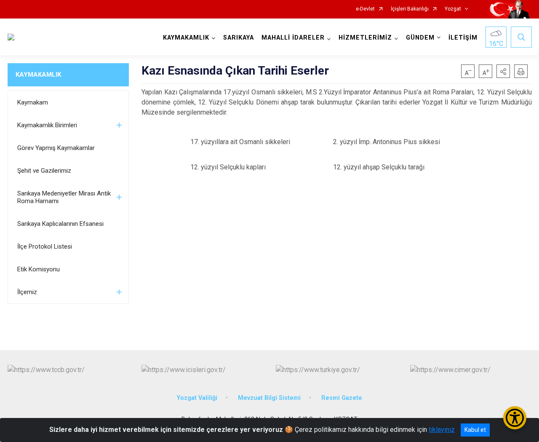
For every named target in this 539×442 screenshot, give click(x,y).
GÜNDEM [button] (420, 37)
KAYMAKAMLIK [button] (186, 37)
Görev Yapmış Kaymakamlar (56, 148)
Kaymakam (32, 102)
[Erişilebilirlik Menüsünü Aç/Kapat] (514, 417)
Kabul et (475, 429)
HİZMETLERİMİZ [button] (365, 37)
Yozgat (453, 9)
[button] (503, 71)
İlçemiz (27, 292)
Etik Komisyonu (38, 269)
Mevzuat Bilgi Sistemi (269, 398)
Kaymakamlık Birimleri (47, 125)
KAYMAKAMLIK (38, 74)
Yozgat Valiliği (197, 398)
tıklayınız (442, 430)
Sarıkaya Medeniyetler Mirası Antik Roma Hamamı (64, 197)
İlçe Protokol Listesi (44, 246)
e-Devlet (365, 9)
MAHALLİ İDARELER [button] (293, 37)
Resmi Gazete (341, 398)
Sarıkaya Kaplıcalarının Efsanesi (60, 224)
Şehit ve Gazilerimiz (44, 170)
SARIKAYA (238, 37)
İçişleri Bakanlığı (410, 9)
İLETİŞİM (463, 37)
